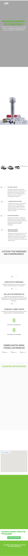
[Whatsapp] (8, 550)
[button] (1, 168)
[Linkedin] (20, 550)
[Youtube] (16, 550)
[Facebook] (12, 550)
